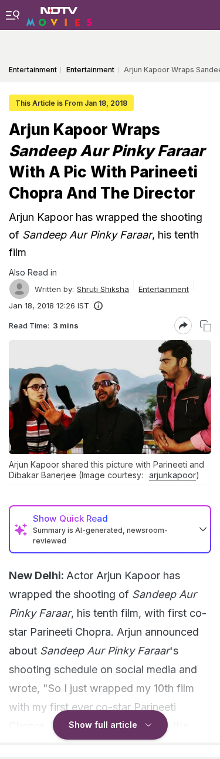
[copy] (205, 325)
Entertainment (163, 289)
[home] (59, 14)
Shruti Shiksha (103, 289)
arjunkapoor (172, 475)
